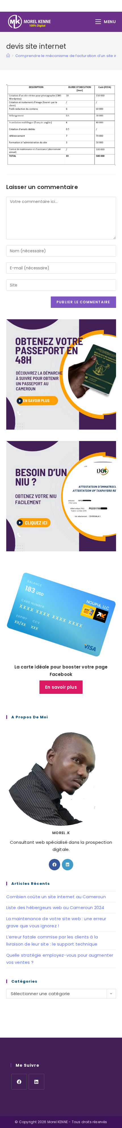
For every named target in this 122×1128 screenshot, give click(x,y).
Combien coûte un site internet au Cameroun (56, 897)
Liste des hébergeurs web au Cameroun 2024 (55, 907)
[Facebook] (54, 864)
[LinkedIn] (67, 864)
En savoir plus (61, 687)
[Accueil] (8, 55)
